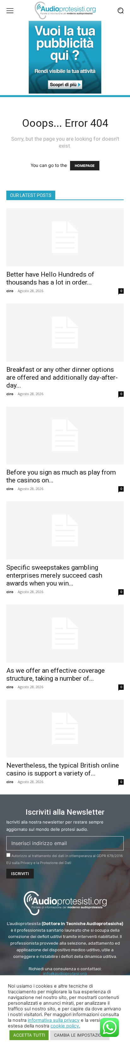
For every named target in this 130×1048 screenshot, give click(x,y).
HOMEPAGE (85, 165)
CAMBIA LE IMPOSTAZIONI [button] (80, 1035)
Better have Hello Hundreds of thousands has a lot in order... (50, 278)
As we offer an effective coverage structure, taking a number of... (55, 674)
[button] (120, 10)
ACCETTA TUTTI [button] (29, 1035)
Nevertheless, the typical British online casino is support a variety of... (62, 769)
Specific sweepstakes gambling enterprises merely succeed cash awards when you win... (54, 575)
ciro (9, 290)
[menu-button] (9, 10)
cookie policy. (65, 1026)
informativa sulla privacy (54, 1020)
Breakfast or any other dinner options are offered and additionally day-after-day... (62, 377)
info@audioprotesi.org (65, 973)
